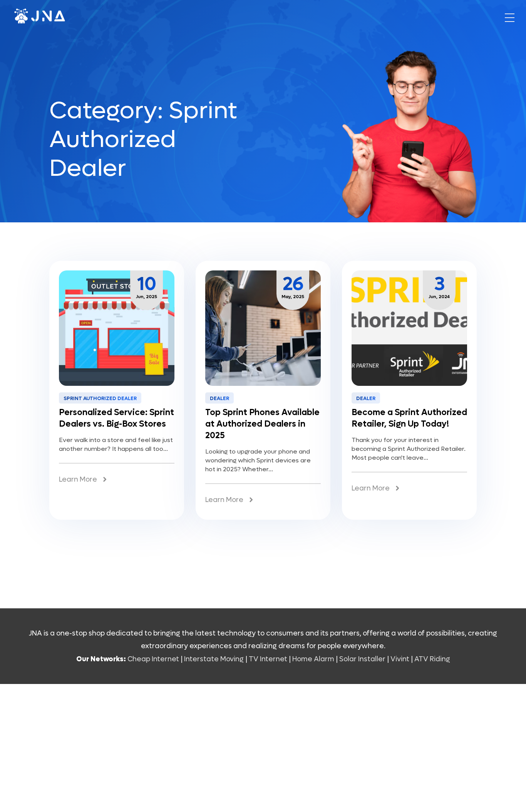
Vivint (399, 659)
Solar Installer (362, 659)
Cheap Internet (153, 659)
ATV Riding (432, 659)
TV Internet (268, 659)
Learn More (78, 479)
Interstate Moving (214, 659)
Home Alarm (314, 659)
